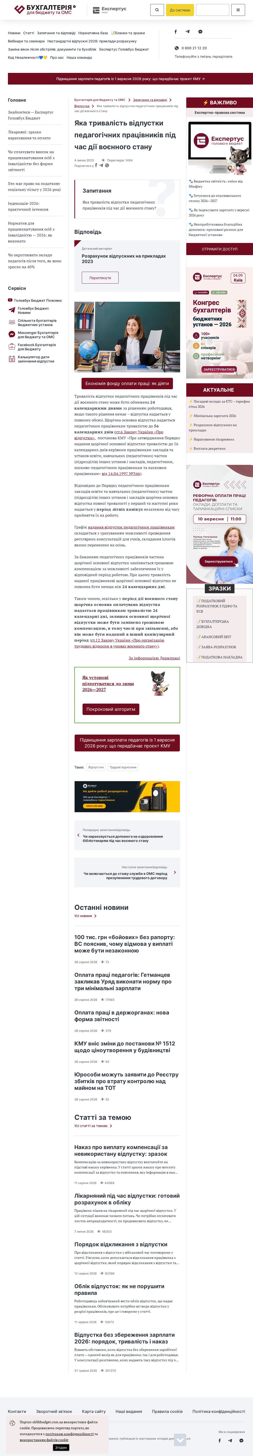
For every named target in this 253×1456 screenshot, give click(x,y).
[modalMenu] (238, 10)
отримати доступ (219, 249)
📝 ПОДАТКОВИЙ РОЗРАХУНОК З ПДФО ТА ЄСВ (216, 606)
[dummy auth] (212, 10)
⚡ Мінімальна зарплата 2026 (212, 415)
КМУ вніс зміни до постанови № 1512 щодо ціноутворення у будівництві (124, 1046)
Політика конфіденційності (218, 1411)
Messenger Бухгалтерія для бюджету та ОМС (38, 334)
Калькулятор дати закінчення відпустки (36, 359)
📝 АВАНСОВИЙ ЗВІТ (213, 636)
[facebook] (176, 32)
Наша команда (79, 57)
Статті (28, 33)
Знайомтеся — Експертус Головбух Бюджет (30, 115)
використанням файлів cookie (44, 1439)
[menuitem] (15, 32)
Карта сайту (94, 1411)
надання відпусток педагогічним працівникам (131, 527)
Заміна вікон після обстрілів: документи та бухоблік (52, 49)
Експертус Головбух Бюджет (124, 49)
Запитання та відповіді (56, 33)
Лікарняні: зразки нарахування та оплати (29, 135)
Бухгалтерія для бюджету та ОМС (100, 100)
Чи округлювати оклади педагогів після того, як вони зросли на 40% (35, 260)
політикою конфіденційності (69, 1433)
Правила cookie (167, 1411)
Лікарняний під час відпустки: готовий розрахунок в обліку (127, 1199)
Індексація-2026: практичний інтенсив (28, 206)
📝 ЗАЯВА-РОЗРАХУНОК (216, 647)
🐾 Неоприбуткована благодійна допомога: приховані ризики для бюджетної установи (216, 229)
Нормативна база (93, 33)
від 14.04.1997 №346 (121, 473)
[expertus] (107, 10)
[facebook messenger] (200, 32)
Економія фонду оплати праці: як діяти (127, 383)
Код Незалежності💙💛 (27, 57)
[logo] (45, 10)
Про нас (57, 57)
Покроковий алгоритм (110, 709)
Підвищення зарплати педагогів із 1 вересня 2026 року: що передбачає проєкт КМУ (127, 742)
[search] (157, 10)
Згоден (61, 1447)
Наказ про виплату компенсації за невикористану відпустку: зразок (121, 1150)
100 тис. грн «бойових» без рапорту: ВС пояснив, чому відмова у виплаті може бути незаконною (124, 944)
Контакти (17, 1411)
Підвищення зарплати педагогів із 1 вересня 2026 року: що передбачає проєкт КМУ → (130, 79)
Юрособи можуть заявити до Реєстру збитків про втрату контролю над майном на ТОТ (126, 1081)
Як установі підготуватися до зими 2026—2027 (108, 683)
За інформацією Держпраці (154, 658)
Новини (14, 33)
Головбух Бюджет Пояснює (38, 300)
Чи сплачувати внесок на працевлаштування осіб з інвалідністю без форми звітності (31, 160)
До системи (180, 10)
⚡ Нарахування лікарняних (211, 439)
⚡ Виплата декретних (207, 448)
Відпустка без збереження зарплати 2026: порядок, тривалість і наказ (124, 1338)
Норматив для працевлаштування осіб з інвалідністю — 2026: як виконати (31, 232)
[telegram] (188, 32)
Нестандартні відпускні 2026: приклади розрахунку (92, 41)
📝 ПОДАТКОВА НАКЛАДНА (219, 657)
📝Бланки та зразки (128, 33)
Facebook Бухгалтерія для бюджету (37, 347)
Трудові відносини (123, 767)
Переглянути (100, 278)
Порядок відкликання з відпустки (120, 1244)
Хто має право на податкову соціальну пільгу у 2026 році (34, 186)
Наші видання (129, 1411)
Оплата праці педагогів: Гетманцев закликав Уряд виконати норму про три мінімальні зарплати (123, 981)
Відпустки (81, 106)
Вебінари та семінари (26, 41)
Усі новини (83, 916)
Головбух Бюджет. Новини (34, 310)
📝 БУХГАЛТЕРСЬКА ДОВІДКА (212, 624)
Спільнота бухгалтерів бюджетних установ (37, 322)
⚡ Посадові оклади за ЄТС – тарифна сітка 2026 (219, 404)
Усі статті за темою (90, 1126)
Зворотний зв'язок (54, 1411)
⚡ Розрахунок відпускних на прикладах (213, 427)
